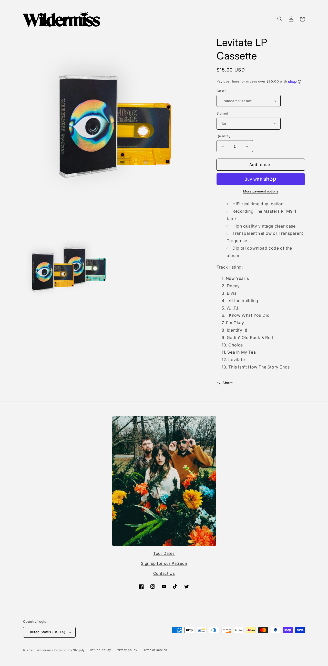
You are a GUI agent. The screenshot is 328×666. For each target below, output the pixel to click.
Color (221, 91)
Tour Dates (164, 553)
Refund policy (100, 650)
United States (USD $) (46, 632)
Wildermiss (45, 650)
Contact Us (164, 573)
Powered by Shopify (69, 650)
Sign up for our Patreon (164, 563)
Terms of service (154, 650)
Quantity (223, 136)
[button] (279, 19)
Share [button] (227, 383)
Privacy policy (126, 650)
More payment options (260, 191)
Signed (222, 113)
